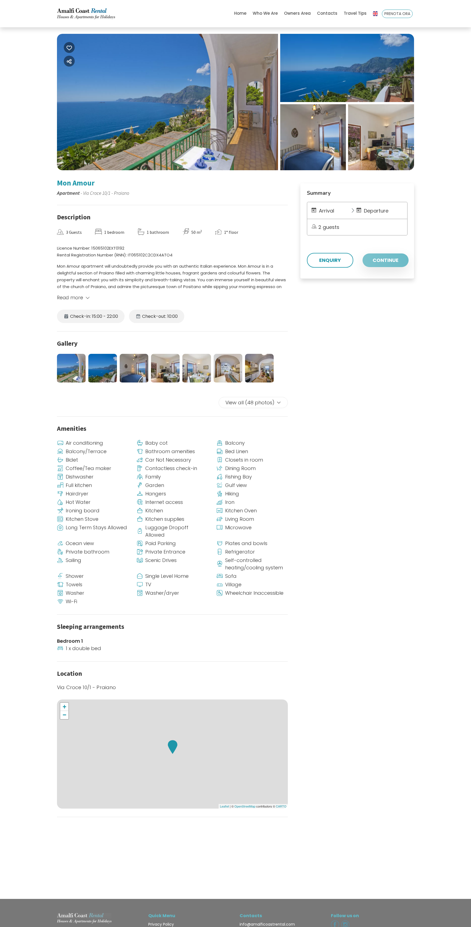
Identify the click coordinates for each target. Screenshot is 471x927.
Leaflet (224, 806)
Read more (70, 297)
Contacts (327, 13)
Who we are (265, 13)
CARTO (281, 806)
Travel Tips (355, 13)
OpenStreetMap (244, 806)
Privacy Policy (161, 924)
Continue (385, 260)
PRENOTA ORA (397, 13)
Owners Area (297, 13)
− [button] (64, 714)
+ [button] (64, 706)
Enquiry (330, 260)
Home (240, 13)
